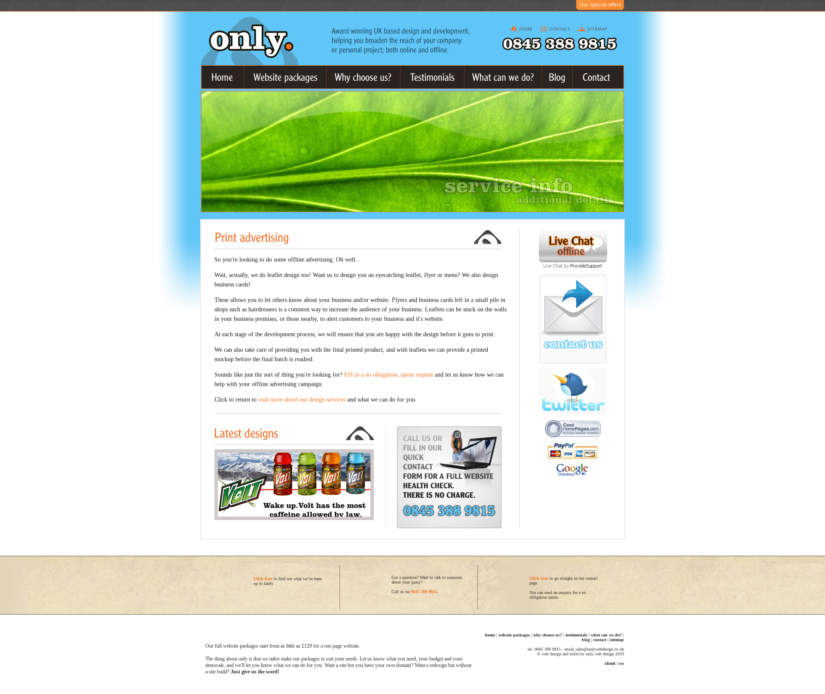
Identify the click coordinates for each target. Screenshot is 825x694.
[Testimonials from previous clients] (432, 77)
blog (586, 639)
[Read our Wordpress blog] (557, 77)
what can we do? (606, 635)
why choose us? (547, 635)
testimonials (576, 635)
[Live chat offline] (573, 260)
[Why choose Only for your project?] (363, 77)
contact (599, 639)
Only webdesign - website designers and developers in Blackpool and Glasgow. (250, 41)
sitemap (617, 639)
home (490, 635)
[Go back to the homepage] (223, 77)
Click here (538, 578)
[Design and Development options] (503, 77)
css (621, 663)
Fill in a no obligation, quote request (388, 374)
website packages (514, 635)
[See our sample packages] (285, 77)
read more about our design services (301, 399)
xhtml (610, 663)
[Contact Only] (598, 77)
